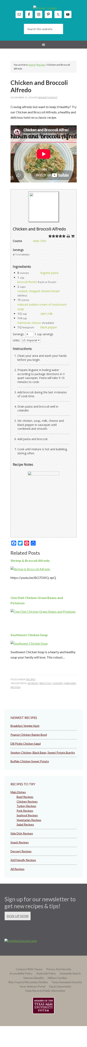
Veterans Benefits (33, 978)
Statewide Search (70, 973)
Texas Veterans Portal (32, 986)
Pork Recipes (25, 810)
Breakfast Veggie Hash (25, 725)
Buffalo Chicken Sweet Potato (30, 761)
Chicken (58, 683)
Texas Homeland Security (67, 982)
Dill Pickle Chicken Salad (26, 743)
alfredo (33, 683)
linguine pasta (49, 273)
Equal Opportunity (60, 986)
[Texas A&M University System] (43, 1006)
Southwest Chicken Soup (29, 635)
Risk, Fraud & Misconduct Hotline (28, 982)
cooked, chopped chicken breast (38, 291)
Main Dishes (18, 792)
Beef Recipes (25, 797)
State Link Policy (46, 973)
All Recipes (17, 869)
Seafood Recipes (27, 815)
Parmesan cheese (29, 323)
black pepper (48, 327)
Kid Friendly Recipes (23, 860)
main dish (70, 683)
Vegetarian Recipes (29, 820)
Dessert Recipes (21, 851)
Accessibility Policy (21, 973)
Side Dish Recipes (22, 833)
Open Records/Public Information (45, 990)
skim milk (46, 314)
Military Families (57, 978)
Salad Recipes (25, 824)
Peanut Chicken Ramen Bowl (29, 734)
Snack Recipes (20, 842)
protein (15, 687)
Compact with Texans (29, 969)
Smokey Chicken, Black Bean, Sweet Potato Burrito (43, 752)
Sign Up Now (18, 916)
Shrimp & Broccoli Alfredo (30, 560)
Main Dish (39, 241)
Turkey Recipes (26, 806)
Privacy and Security (58, 969)
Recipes (30, 679)
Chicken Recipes (27, 801)
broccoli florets (27, 282)
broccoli (45, 683)
